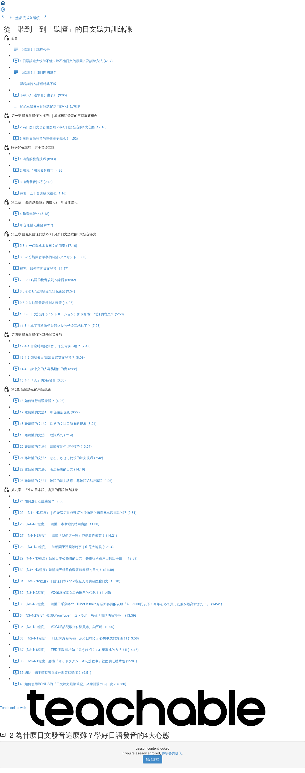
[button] (3, 4)
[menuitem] (3, 11)
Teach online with (13, 707)
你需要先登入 (172, 753)
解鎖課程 (152, 759)
